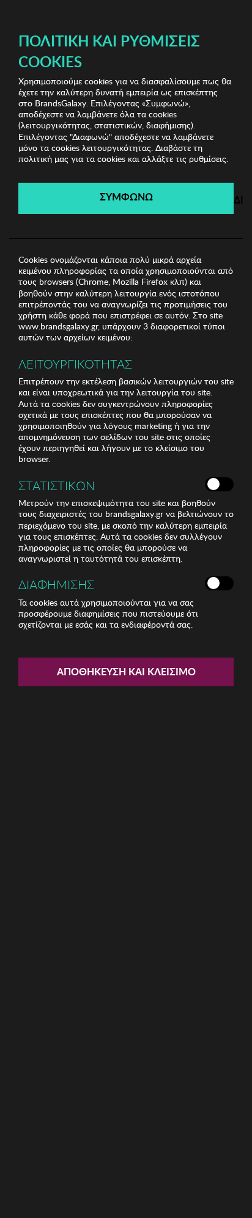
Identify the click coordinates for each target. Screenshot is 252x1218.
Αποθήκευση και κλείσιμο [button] (126, 671)
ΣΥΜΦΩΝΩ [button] (126, 196)
